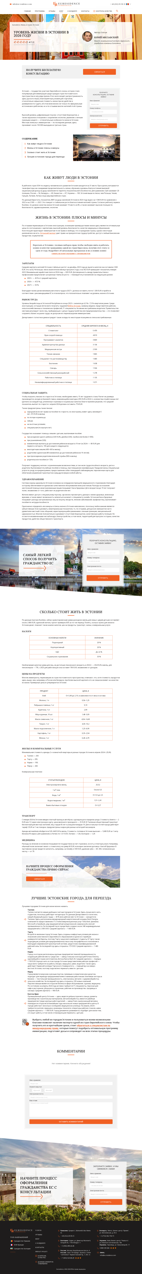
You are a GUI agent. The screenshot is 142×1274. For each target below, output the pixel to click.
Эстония (36, 25)
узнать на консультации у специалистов (71, 253)
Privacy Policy (41, 1252)
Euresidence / (16, 25)
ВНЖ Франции (19, 1245)
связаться (99, 72)
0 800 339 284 (104, 1248)
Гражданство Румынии (22, 1241)
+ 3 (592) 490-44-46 (67, 1246)
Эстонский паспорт (48, 233)
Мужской (36, 1090)
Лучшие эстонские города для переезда (45, 156)
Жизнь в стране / (27, 25)
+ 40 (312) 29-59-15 (118, 4)
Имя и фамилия (34, 1080)
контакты (85, 11)
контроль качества (104, 11)
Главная (27, 11)
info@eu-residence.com (108, 1255)
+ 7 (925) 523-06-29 (67, 1258)
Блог (61, 11)
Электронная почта (36, 1094)
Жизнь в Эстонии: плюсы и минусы (43, 148)
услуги (38, 1230)
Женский (49, 1090)
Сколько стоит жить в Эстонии (41, 152)
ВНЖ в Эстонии (74, 306)
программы (40, 11)
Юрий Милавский (106, 37)
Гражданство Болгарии (22, 1249)
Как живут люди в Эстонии (39, 143)
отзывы (52, 11)
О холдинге (72, 11)
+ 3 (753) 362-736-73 (107, 1236)
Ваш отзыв (33, 1100)
